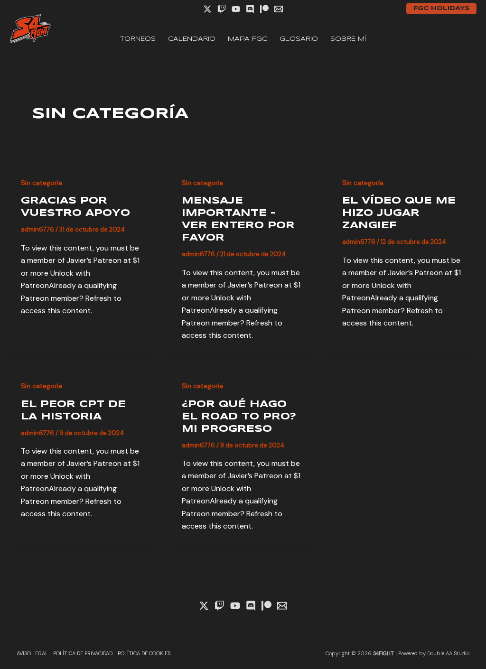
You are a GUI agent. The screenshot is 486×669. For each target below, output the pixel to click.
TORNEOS (138, 39)
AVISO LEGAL (32, 653)
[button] (441, 8)
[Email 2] (278, 9)
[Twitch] (221, 9)
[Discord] (250, 9)
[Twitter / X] (204, 606)
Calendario (191, 39)
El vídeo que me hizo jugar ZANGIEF (399, 213)
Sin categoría (41, 182)
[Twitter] (207, 9)
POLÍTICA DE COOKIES (144, 653)
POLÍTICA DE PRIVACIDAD (82, 653)
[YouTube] (236, 9)
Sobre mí (348, 39)
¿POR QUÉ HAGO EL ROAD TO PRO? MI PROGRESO (239, 417)
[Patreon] (264, 9)
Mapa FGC (247, 39)
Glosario (299, 39)
